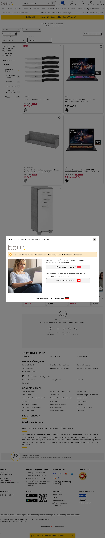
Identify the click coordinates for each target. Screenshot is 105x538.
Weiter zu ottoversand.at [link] (66, 267)
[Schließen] (94, 239)
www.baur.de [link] (50, 298)
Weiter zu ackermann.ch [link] (66, 280)
